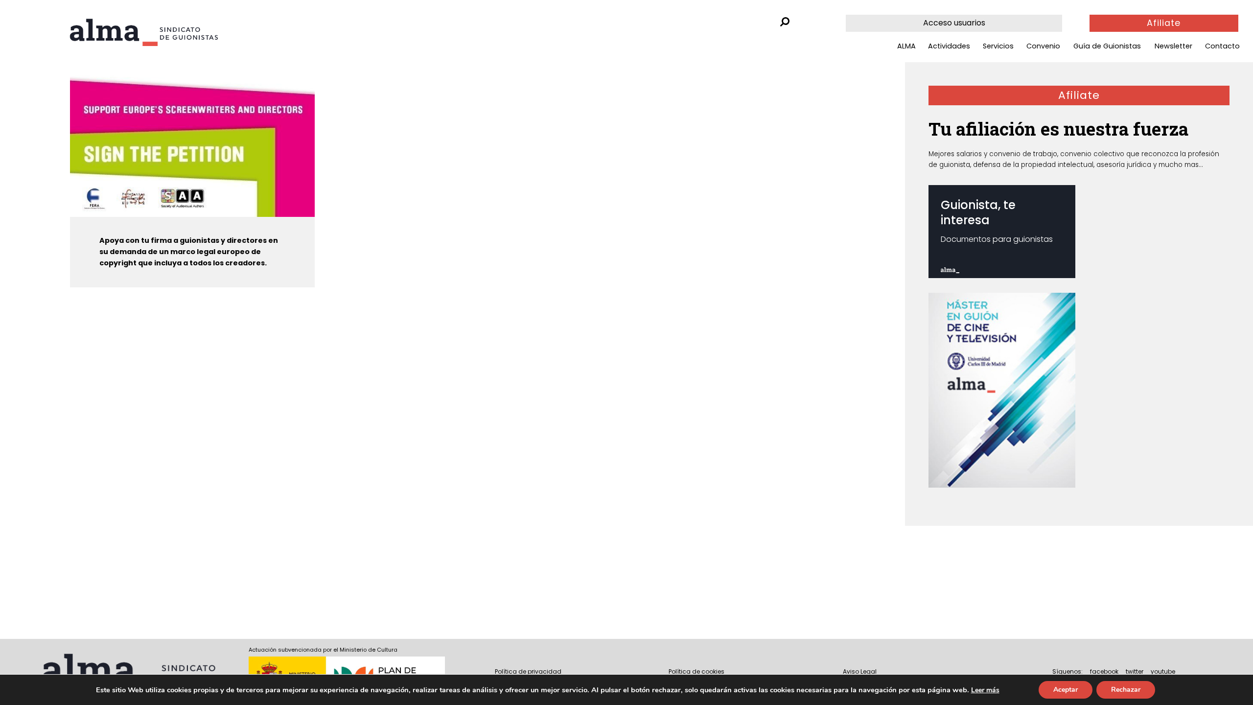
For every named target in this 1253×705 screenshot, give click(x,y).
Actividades (949, 46)
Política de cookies (696, 671)
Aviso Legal (860, 671)
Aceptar (1065, 689)
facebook (1104, 671)
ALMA (906, 46)
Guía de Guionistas (1107, 46)
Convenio (1043, 46)
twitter (1134, 671)
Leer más (985, 690)
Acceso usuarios (954, 22)
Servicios (998, 46)
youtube (1163, 671)
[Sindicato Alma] (144, 32)
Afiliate (1164, 23)
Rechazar (1125, 689)
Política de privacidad (528, 671)
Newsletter (1173, 46)
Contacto (1222, 46)
